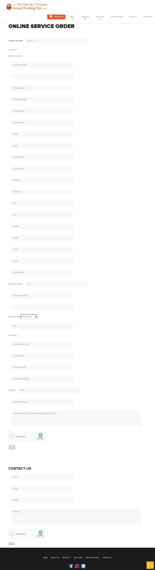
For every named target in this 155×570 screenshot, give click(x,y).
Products (85, 17)
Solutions (100, 17)
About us (55, 558)
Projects (133, 17)
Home (45, 558)
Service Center (117, 17)
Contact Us (148, 17)
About (72, 17)
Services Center (92, 558)
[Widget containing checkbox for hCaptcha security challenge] (26, 436)
